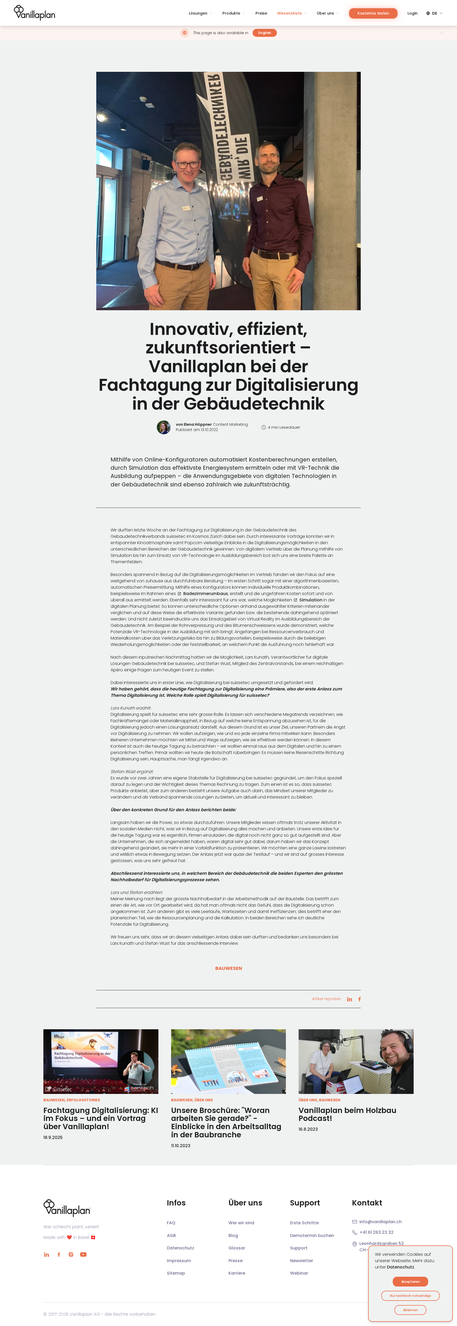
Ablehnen (410, 1310)
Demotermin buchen (312, 1235)
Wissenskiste (289, 13)
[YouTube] (83, 1254)
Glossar (237, 1248)
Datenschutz (400, 1267)
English (264, 32)
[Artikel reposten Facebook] (359, 999)
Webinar (299, 1273)
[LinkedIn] (46, 1254)
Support (299, 1248)
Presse (236, 1261)
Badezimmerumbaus (205, 594)
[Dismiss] (441, 32)
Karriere (237, 1273)
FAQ (171, 1223)
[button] (228, 191)
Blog (233, 1235)
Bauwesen (228, 968)
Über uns (325, 13)
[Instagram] (71, 1254)
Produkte (231, 13)
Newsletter (301, 1261)
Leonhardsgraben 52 (381, 1243)
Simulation (310, 600)
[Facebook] (59, 1254)
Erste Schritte (304, 1223)
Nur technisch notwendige (410, 1295)
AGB (171, 1235)
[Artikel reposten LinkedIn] (349, 999)
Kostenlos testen (373, 13)
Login (413, 13)
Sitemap (176, 1273)
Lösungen (198, 13)
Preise (261, 13)
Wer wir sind (241, 1223)
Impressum (179, 1261)
